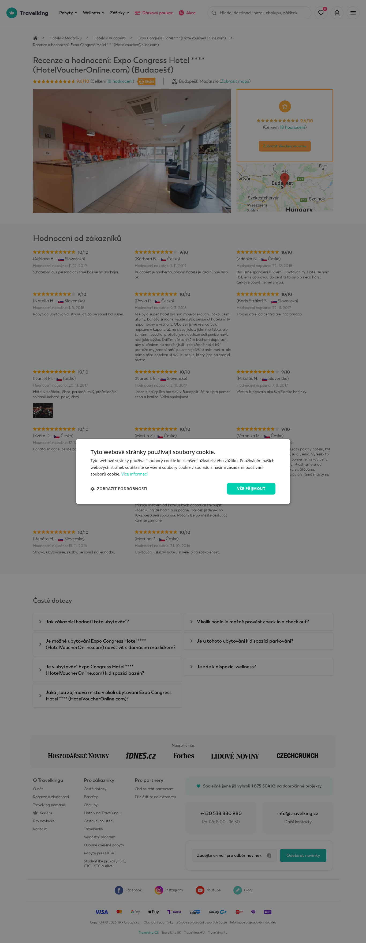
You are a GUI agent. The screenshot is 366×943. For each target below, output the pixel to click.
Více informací (134, 474)
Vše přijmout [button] (251, 488)
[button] (119, 489)
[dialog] (183, 471)
